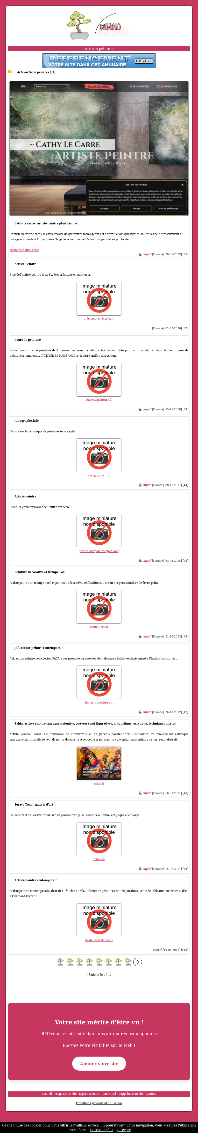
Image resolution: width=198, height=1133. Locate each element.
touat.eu (99, 859)
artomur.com (99, 627)
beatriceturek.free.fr (99, 940)
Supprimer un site (131, 1094)
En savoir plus (101, 1129)
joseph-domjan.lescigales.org (99, 551)
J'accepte (124, 1129)
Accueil (47, 1094)
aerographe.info (99, 475)
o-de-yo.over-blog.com (99, 319)
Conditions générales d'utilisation (99, 1103)
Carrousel (109, 1094)
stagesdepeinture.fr (99, 400)
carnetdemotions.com (24, 250)
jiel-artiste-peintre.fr (99, 702)
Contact (151, 1094)
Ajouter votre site (99, 1063)
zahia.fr (99, 783)
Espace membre (89, 1094)
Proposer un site (65, 1094)
